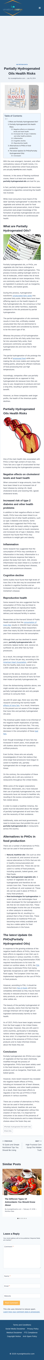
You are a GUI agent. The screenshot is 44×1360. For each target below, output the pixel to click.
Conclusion (17, 156)
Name (7, 1276)
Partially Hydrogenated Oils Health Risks (23, 125)
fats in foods (22, 988)
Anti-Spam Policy (30, 1336)
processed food (19, 358)
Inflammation (18, 138)
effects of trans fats (11, 705)
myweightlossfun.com (18, 78)
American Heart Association (14, 662)
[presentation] (22, 1182)
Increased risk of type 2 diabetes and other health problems (25, 135)
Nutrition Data (22, 64)
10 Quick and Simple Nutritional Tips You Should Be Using (10, 1145)
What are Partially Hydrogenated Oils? (23, 122)
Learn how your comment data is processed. (21, 1312)
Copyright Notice (14, 1336)
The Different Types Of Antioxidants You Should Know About (20, 1202)
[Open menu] (40, 8)
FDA (37, 965)
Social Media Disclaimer (15, 1329)
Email (7, 1286)
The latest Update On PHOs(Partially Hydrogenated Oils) (23, 152)
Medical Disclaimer (14, 1333)
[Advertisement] (22, 39)
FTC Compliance (30, 1333)
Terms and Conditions (22, 1325)
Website (7, 1296)
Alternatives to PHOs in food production (20, 147)
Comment (9, 1247)
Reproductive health (21, 143)
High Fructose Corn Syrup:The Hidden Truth (34, 1145)
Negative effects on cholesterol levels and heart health (24, 130)
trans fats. (8, 1131)
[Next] (38, 1192)
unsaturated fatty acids (22, 296)
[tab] (17, 1218)
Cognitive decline (20, 141)
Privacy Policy (32, 1329)
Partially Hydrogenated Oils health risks (17, 1127)
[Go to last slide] (5, 1192)
